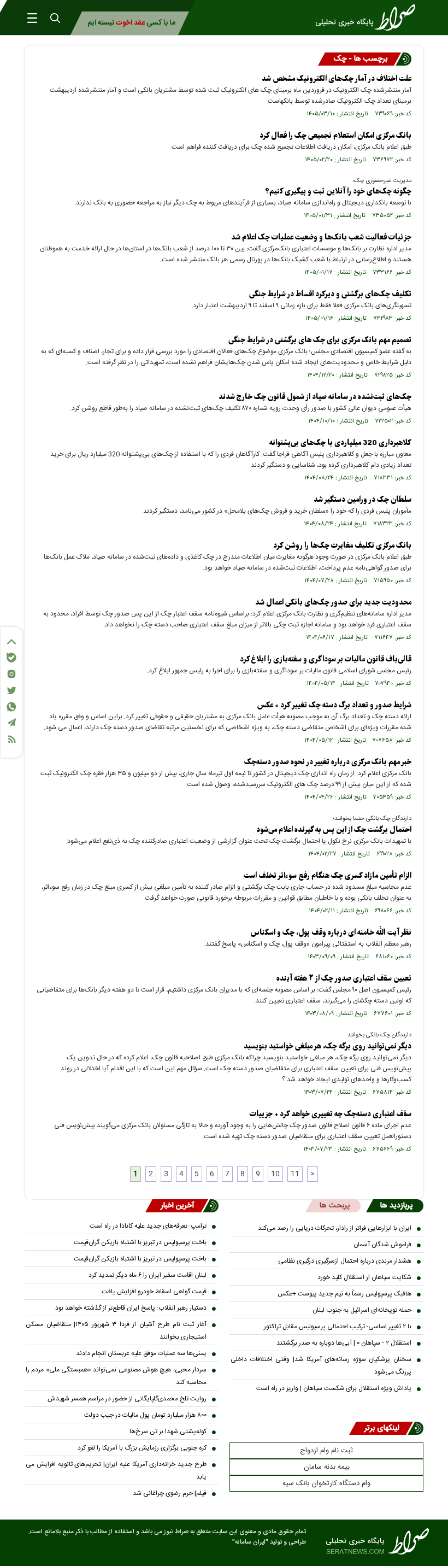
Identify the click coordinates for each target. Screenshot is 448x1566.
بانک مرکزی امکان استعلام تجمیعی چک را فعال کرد (335, 136)
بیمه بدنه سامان (327, 1467)
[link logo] (369, 17)
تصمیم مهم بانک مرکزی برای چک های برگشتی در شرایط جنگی (319, 340)
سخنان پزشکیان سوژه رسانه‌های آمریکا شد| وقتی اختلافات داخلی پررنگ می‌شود (321, 1365)
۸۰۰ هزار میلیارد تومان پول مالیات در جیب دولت (145, 1415)
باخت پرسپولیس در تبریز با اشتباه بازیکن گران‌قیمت (140, 1242)
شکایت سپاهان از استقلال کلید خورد (364, 1277)
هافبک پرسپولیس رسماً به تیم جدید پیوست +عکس (344, 1293)
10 (275, 1174)
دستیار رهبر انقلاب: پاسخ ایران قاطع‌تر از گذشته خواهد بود (131, 1308)
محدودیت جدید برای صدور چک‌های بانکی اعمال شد (333, 602)
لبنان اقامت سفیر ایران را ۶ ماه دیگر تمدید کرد (148, 1275)
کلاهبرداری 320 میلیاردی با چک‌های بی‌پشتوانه (340, 443)
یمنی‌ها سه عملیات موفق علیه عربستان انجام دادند (141, 1353)
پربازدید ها (396, 1205)
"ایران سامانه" (250, 1542)
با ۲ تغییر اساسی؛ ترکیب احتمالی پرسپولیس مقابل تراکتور (337, 1326)
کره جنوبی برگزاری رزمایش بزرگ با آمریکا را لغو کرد (142, 1447)
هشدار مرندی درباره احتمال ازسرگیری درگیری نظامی (344, 1261)
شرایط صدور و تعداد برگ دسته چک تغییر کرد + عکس (334, 705)
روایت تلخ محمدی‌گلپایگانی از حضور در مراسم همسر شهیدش (127, 1398)
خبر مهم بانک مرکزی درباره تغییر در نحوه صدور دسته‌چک (327, 762)
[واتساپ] (11, 707)
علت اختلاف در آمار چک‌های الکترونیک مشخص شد (336, 79)
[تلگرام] (11, 722)
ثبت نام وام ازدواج (326, 1451)
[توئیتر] (11, 690)
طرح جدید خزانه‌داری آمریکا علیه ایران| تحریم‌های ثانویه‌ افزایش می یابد (116, 1470)
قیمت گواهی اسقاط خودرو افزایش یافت (154, 1291)
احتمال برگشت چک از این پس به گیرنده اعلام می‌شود (333, 830)
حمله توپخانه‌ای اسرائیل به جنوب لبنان (362, 1310)
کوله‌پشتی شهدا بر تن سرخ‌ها (168, 1431)
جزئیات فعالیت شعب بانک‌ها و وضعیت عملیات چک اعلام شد (321, 237)
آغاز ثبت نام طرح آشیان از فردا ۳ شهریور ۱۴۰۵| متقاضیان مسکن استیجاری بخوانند (116, 1330)
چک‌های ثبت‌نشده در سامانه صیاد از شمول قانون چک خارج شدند (315, 397)
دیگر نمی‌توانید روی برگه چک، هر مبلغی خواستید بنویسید (327, 1046)
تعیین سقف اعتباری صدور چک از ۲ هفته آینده (343, 978)
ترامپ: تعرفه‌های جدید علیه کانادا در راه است (148, 1226)
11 (295, 1174)
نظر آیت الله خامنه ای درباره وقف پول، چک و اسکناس (330, 933)
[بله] (11, 657)
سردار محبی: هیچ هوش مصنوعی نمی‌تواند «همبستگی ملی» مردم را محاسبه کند (116, 1376)
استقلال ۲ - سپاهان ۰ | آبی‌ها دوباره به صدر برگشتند (343, 1343)
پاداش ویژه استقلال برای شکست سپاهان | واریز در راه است (333, 1388)
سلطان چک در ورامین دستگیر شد (362, 500)
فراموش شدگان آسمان (382, 1244)
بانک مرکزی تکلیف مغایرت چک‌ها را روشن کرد (342, 546)
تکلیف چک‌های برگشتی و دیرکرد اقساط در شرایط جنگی (330, 294)
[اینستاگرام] (11, 674)
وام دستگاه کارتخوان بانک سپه (326, 1483)
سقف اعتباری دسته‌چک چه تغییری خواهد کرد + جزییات (330, 1114)
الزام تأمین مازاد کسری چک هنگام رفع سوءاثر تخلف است (327, 876)
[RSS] (11, 739)
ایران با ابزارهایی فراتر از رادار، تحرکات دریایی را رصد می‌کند (334, 1228)
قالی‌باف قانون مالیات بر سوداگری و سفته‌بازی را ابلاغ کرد (325, 659)
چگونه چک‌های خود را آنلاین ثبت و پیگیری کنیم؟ (338, 191)
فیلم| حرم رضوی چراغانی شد (170, 1493)
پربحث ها (335, 1205)
